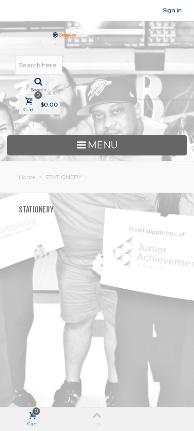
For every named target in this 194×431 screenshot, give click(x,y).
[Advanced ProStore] (64, 34)
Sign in (172, 10)
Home (27, 176)
